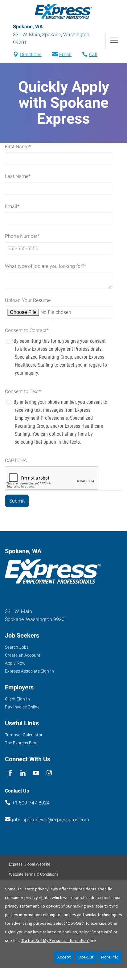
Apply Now (15, 663)
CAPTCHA (16, 460)
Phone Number (22, 236)
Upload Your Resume (28, 300)
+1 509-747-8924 (31, 803)
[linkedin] (23, 773)
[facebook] (10, 773)
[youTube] (36, 773)
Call (93, 54)
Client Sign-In (17, 698)
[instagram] (49, 773)
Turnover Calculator (24, 734)
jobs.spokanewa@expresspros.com (50, 820)
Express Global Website (29, 864)
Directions (31, 54)
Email (65, 54)
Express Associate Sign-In (29, 671)
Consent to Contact (27, 330)
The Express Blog (21, 742)
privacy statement (22, 906)
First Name (18, 146)
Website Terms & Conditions (34, 874)
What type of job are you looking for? (45, 266)
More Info (110, 957)
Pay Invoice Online (22, 706)
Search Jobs (17, 647)
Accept (64, 957)
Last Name (18, 176)
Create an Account (22, 655)
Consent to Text (23, 391)
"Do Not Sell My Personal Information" (55, 940)
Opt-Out (85, 957)
